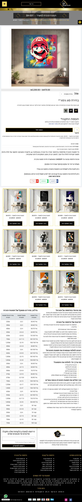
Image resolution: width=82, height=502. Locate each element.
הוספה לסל (39, 130)
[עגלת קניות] (8, 9)
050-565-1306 (53, 124)
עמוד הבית (66, 20)
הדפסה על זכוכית (57, 20)
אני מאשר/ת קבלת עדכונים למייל (24, 442)
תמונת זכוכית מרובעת (50, 146)
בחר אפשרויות (67, 223)
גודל (76, 93)
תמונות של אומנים (47, 20)
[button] (12, 9)
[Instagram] (66, 499)
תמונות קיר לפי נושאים (41, 475)
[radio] (76, 111)
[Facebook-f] (70, 499)
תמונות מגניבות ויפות (62, 149)
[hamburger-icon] (4, 4)
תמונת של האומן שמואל (36, 20)
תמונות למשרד (71, 149)
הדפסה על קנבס (48, 455)
